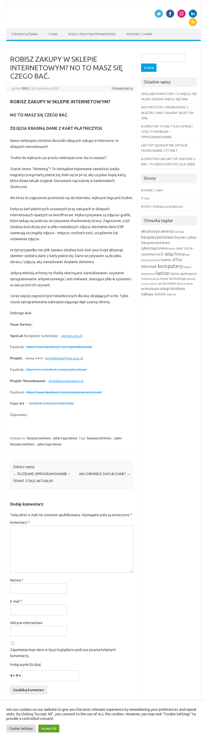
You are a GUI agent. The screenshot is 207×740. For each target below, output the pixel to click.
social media (167, 283)
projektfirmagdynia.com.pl (64, 358)
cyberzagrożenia (65, 438)
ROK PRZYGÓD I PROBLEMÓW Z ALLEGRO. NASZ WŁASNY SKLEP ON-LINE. (167, 112)
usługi (164, 288)
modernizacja (150, 278)
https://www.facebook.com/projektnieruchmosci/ (64, 392)
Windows (177, 288)
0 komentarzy (122, 88)
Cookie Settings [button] (21, 728)
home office (171, 259)
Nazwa (16, 580)
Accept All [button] (48, 728)
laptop (162, 273)
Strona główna (24, 34)
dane (171, 248)
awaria (167, 231)
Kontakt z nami (139, 34)
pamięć (191, 278)
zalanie (171, 294)
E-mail (16, 601)
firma (179, 254)
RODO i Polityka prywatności (92, 34)
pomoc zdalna (149, 283)
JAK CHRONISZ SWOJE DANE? (104, 474)
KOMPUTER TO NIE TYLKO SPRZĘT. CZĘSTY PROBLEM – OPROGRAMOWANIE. (167, 132)
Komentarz (20, 522)
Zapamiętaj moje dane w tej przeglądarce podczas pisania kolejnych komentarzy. (63, 653)
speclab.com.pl (71, 335)
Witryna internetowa (26, 623)
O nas (53, 34)
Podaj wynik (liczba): (25, 665)
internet (149, 266)
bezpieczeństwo (39, 438)
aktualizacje (150, 231)
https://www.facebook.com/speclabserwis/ (59, 347)
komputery (170, 266)
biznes (180, 237)
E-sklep (167, 254)
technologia (150, 289)
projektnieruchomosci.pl (66, 380)
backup (179, 231)
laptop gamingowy (183, 273)
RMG (25, 88)
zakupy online (153, 294)
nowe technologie (173, 278)
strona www (184, 283)
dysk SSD (182, 248)
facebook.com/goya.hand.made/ (51, 403)
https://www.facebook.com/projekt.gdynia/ (56, 369)
